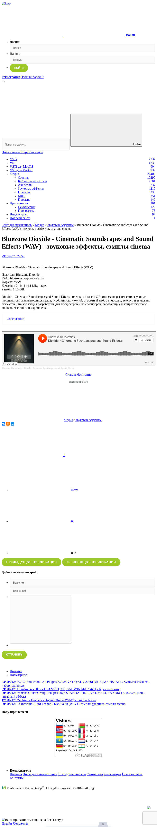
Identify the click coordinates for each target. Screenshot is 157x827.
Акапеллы (25, 185)
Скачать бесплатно (78, 374)
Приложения (19, 203)
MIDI (21, 196)
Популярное (18, 675)
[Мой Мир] (12, 424)
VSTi (13, 159)
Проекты (24, 199)
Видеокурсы (18, 214)
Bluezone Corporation (12, 368)
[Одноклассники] (8, 424)
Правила (16, 774)
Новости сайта (20, 218)
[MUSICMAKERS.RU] (6, 3)
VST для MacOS (21, 170)
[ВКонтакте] (3, 424)
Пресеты (24, 192)
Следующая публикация (91, 562)
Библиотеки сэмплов (32, 181)
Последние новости (72, 774)
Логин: (15, 42)
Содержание (15, 318)
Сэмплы (23, 177)
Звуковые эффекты (31, 188)
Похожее (16, 671)
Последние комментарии (40, 774)
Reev (74, 490)
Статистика (95, 774)
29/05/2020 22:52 (13, 256)
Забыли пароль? (32, 77)
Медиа (14, 174)
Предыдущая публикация (31, 562)
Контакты (17, 778)
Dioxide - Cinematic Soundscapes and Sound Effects (49, 368)
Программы (26, 210)
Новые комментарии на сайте (22, 152)
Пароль (15, 53)
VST (13, 163)
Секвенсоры (26, 207)
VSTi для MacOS (21, 166)
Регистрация (112, 774)
